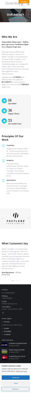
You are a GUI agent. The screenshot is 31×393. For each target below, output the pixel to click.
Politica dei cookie (21, 371)
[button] (12, 280)
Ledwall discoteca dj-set (17, 356)
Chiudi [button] (16, 383)
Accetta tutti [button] (15, 377)
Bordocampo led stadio (17, 350)
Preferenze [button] (15, 389)
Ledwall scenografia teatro (18, 343)
